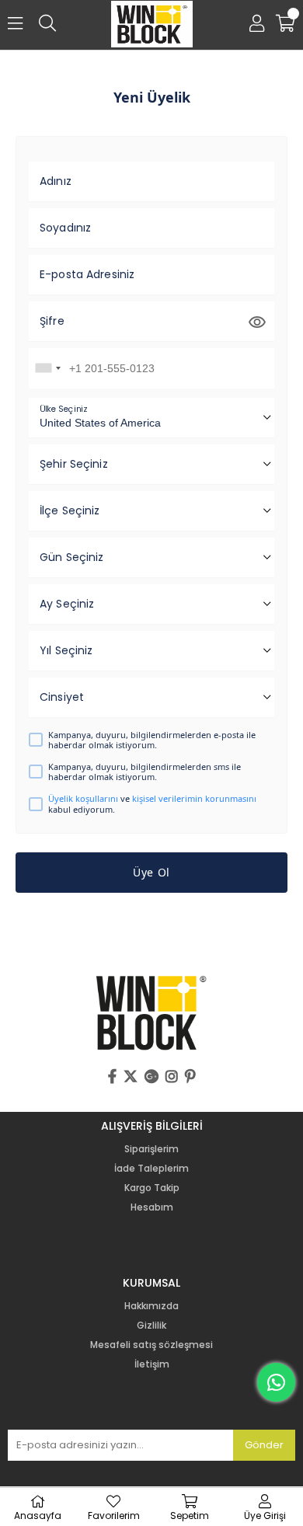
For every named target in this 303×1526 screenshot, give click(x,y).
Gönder (264, 1444)
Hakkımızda (151, 1306)
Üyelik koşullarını (83, 798)
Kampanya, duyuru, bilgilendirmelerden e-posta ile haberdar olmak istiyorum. (152, 740)
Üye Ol (151, 872)
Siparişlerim (151, 1149)
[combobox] (47, 368)
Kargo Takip (151, 1188)
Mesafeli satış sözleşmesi (151, 1345)
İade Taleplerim (151, 1168)
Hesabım (152, 1207)
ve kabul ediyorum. (152, 803)
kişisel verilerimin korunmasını (194, 798)
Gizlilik (151, 1325)
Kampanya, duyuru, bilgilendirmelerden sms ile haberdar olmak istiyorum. (144, 771)
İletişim (151, 1364)
